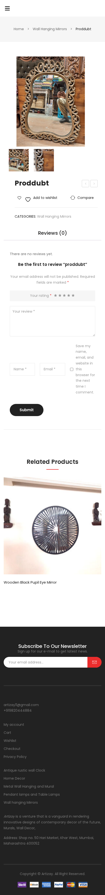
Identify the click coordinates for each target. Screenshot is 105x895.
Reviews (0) (52, 233)
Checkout (12, 748)
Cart (7, 732)
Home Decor (14, 778)
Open (7, 8)
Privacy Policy (15, 756)
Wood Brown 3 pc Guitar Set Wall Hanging (94, 184)
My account (14, 724)
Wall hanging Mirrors (50, 29)
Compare (85, 197)
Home (19, 29)
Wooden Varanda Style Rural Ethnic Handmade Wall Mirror (85, 184)
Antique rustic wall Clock (24, 770)
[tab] (52, 235)
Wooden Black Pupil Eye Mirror (30, 582)
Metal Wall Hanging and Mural (29, 786)
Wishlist (10, 740)
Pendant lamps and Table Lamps (32, 794)
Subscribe (94, 662)
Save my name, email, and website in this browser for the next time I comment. (85, 369)
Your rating (41, 295)
